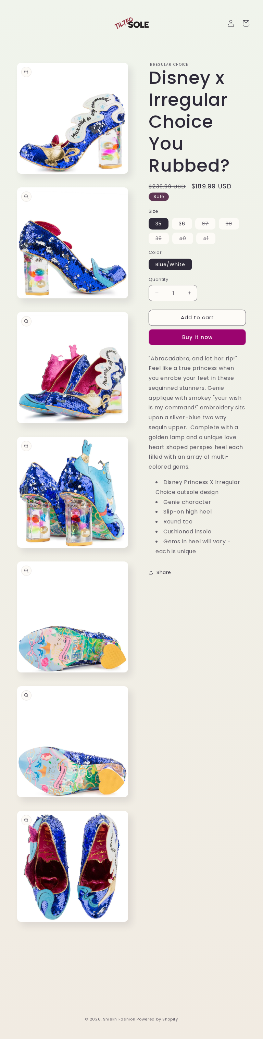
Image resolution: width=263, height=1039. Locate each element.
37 (208, 225)
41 (209, 239)
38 (232, 225)
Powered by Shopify (157, 1019)
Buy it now (197, 337)
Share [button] (163, 572)
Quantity (158, 279)
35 (158, 223)
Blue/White (170, 264)
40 (186, 239)
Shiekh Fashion (119, 1019)
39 (162, 239)
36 (182, 223)
